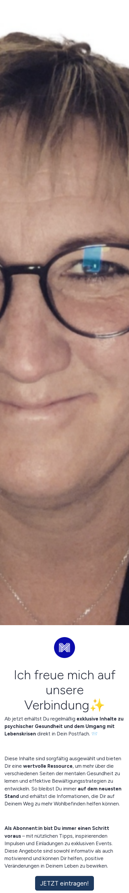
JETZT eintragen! (64, 883)
